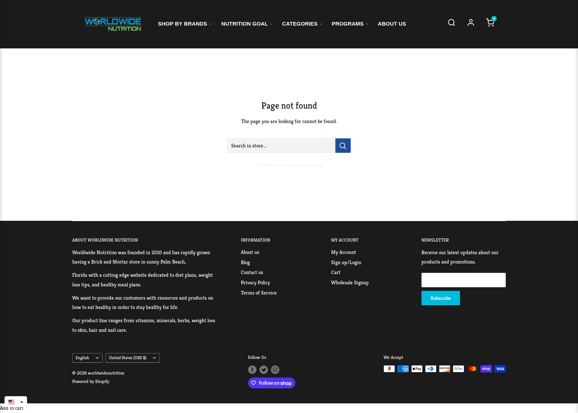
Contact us (252, 272)
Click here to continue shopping (289, 165)
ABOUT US (392, 24)
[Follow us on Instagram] (275, 369)
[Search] (451, 24)
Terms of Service (259, 292)
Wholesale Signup (350, 282)
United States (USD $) (127, 357)
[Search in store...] (343, 145)
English (82, 357)
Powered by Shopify (90, 381)
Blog (245, 262)
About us (250, 252)
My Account (343, 252)
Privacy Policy (255, 282)
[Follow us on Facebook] (252, 369)
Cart (335, 272)
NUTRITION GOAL (244, 24)
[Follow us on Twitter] (263, 369)
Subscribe (440, 298)
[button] (16, 401)
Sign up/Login (346, 262)
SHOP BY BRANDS (182, 24)
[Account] (470, 24)
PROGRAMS (348, 24)
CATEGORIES (300, 24)
